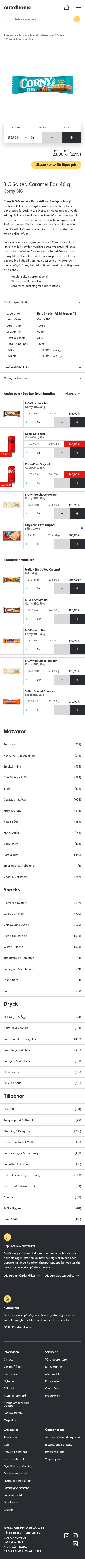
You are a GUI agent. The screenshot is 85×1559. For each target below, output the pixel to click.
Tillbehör (14, 1096)
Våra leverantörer (56, 1359)
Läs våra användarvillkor (19, 1275)
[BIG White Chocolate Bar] (11, 505)
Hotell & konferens (15, 1451)
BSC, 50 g (31, 573)
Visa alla (70, 393)
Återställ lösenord (15, 1395)
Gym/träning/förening (18, 1466)
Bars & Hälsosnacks (42, 35)
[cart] (66, 7)
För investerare (13, 1413)
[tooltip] (59, 349)
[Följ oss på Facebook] (66, 1535)
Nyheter (9, 1381)
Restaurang (11, 1437)
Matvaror (15, 731)
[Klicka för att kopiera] (59, 349)
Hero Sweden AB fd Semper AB (56, 313)
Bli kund (9, 1388)
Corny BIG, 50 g (35, 407)
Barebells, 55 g (34, 694)
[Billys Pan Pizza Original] (11, 535)
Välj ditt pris (52, 1459)
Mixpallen (10, 1420)
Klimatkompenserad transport (16, 1404)
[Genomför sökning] (76, 19)
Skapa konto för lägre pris (56, 165)
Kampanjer (52, 1381)
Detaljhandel (12, 1502)
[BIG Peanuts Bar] (11, 640)
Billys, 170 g (32, 528)
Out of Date (52, 1388)
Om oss (8, 1359)
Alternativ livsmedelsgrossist (62, 1437)
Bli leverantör (53, 1366)
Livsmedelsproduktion (17, 1480)
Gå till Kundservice (16, 1327)
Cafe (7, 1444)
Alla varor (10, 35)
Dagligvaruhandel (15, 1473)
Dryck (11, 1004)
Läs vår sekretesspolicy (59, 1275)
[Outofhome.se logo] (17, 7)
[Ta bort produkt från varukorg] (52, 137)
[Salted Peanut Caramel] (11, 701)
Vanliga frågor (13, 1366)
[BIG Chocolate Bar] (11, 413)
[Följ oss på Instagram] (75, 1535)
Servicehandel (13, 1495)
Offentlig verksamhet (17, 1488)
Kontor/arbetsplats (15, 1459)
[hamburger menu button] (78, 7)
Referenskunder (55, 1451)
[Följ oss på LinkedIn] (75, 1543)
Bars (59, 35)
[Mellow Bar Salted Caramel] (11, 580)
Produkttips (52, 1395)
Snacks (23, 35)
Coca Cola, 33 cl (35, 437)
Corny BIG (43, 319)
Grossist (8, 1509)
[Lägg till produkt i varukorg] (71, 137)
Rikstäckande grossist (58, 1444)
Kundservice (11, 1374)
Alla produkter (54, 1374)
